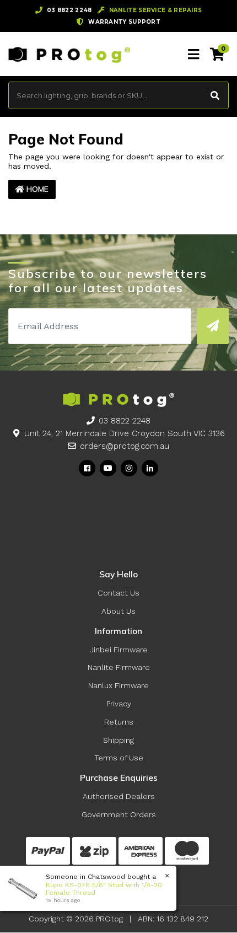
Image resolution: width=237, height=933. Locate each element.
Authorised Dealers (119, 796)
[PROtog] (69, 54)
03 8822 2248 (124, 421)
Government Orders (119, 814)
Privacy (118, 703)
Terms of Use (118, 757)
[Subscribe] (213, 326)
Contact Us (118, 592)
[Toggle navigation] (193, 54)
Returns (118, 721)
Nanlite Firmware (119, 667)
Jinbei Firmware (119, 649)
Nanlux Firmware (118, 685)
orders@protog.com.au (124, 446)
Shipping (118, 740)
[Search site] (215, 95)
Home (36, 189)
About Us (118, 611)
